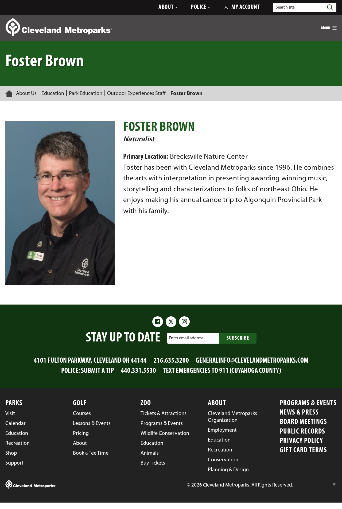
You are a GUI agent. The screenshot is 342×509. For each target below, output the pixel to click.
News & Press (299, 412)
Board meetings (303, 422)
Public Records (302, 431)
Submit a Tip (97, 371)
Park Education (85, 93)
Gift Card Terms (303, 450)
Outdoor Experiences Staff (136, 93)
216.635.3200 (171, 360)
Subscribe (238, 338)
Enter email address (186, 338)
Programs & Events (308, 403)
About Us (26, 93)
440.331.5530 (138, 371)
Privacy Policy (301, 441)
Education (52, 93)
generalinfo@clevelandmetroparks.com (252, 360)
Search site (285, 7)
